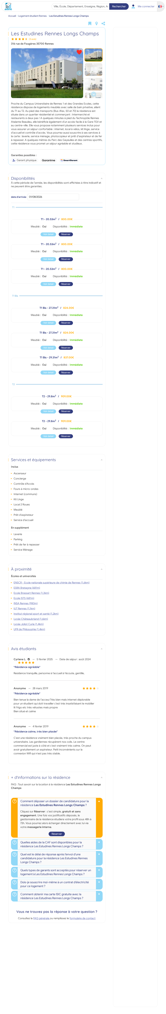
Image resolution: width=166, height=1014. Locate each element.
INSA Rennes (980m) (26, 603)
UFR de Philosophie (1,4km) (29, 629)
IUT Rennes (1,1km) (24, 608)
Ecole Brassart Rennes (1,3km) (31, 593)
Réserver (65, 234)
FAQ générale (41, 918)
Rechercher (119, 6)
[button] (161, 6)
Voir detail (48, 234)
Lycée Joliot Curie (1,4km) (29, 624)
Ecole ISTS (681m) (24, 598)
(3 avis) (32, 39)
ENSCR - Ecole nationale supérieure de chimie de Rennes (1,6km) (51, 582)
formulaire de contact (82, 918)
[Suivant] (79, 73)
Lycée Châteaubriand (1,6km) (31, 619)
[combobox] (81, 6)
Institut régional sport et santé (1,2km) (36, 613)
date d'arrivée (18, 196)
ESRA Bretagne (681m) (27, 588)
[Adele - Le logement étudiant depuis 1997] (7, 6)
